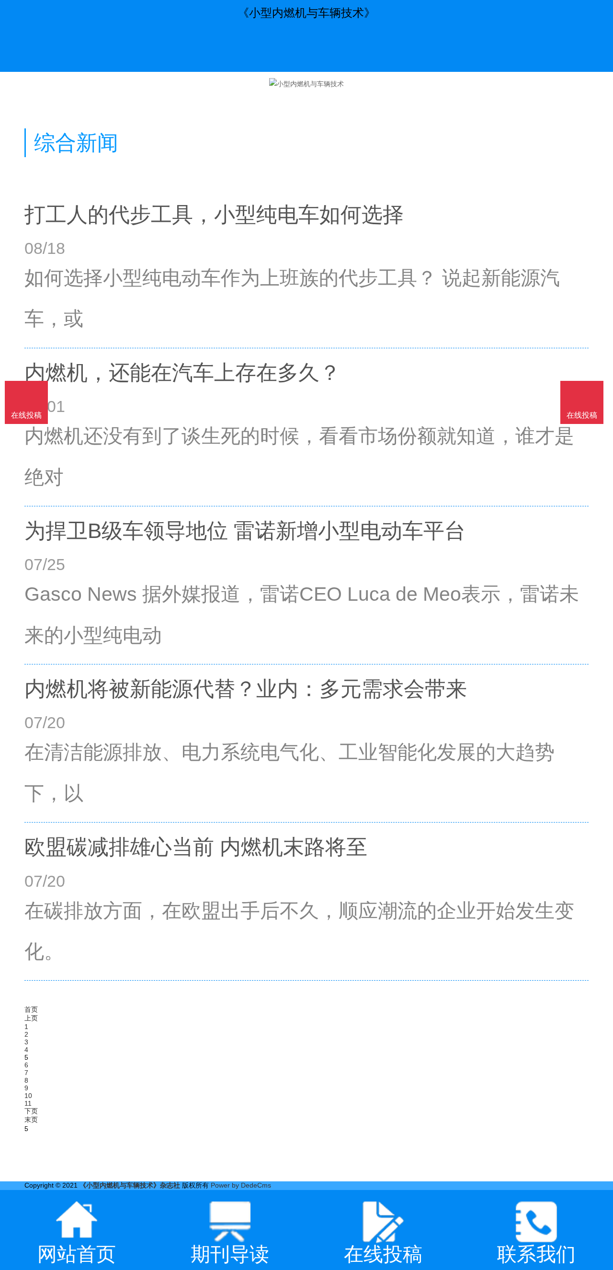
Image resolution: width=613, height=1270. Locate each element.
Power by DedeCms (241, 1185)
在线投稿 (582, 415)
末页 (31, 1119)
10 (28, 1095)
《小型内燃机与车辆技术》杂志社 (129, 1185)
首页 (31, 1009)
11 (28, 1103)
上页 (31, 1018)
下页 (31, 1111)
